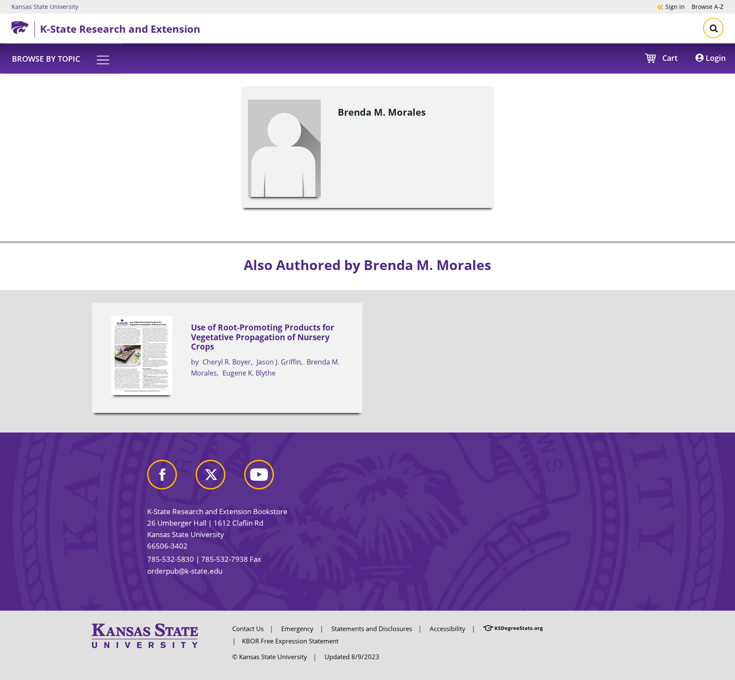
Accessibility (447, 628)
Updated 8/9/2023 (352, 656)
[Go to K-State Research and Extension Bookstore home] (22, 26)
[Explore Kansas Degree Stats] (513, 628)
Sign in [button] (671, 6)
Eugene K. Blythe (249, 373)
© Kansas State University (269, 656)
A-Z (708, 6)
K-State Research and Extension (120, 29)
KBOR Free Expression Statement (290, 641)
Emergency (297, 628)
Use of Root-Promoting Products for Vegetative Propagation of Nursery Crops (262, 337)
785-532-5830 (170, 559)
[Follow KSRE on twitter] (219, 478)
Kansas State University (44, 6)
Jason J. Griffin (278, 362)
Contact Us (248, 628)
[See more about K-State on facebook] (170, 478)
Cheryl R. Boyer (226, 362)
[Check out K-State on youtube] (267, 478)
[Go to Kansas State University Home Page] (145, 635)
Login (715, 58)
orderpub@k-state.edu (184, 571)
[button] (63, 58)
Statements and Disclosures (371, 628)
